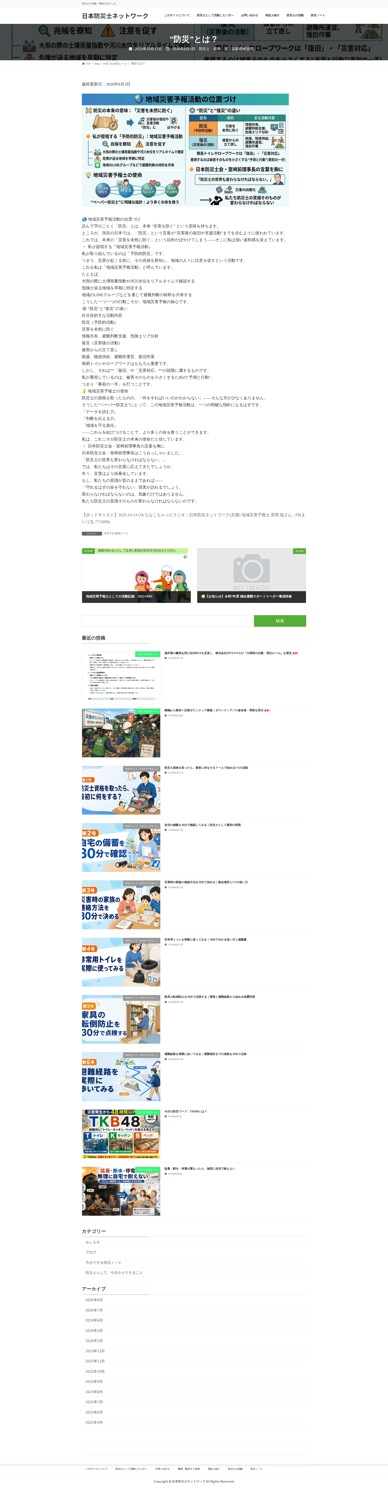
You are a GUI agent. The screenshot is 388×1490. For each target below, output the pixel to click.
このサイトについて (97, 1468)
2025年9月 (94, 1381)
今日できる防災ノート (116, 533)
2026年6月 (94, 1320)
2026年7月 (94, 1309)
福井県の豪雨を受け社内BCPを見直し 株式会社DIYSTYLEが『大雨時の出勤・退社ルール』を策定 (231, 653)
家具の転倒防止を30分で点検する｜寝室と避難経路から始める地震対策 (209, 996)
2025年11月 (95, 1360)
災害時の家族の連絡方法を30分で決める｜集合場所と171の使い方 (206, 882)
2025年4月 (94, 1422)
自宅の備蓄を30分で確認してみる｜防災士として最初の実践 (202, 824)
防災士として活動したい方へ (131, 1468)
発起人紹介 (214, 1468)
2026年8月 (94, 1299)
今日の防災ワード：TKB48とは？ (185, 1111)
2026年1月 (94, 1340)
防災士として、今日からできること (114, 1272)
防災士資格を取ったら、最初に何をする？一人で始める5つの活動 (206, 767)
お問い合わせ (162, 1468)
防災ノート (257, 1468)
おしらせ (92, 1241)
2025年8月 (94, 1391)
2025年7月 (94, 1401)
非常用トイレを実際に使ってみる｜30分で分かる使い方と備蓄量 (205, 939)
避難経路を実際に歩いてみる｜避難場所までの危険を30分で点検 (205, 1054)
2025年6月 (94, 1412)
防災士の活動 (235, 1468)
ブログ (90, 1252)
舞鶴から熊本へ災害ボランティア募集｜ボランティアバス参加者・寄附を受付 (217, 710)
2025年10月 (95, 1371)
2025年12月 (95, 1350)
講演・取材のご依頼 (189, 1468)
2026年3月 (94, 1330)
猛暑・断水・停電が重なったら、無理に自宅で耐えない (199, 1168)
